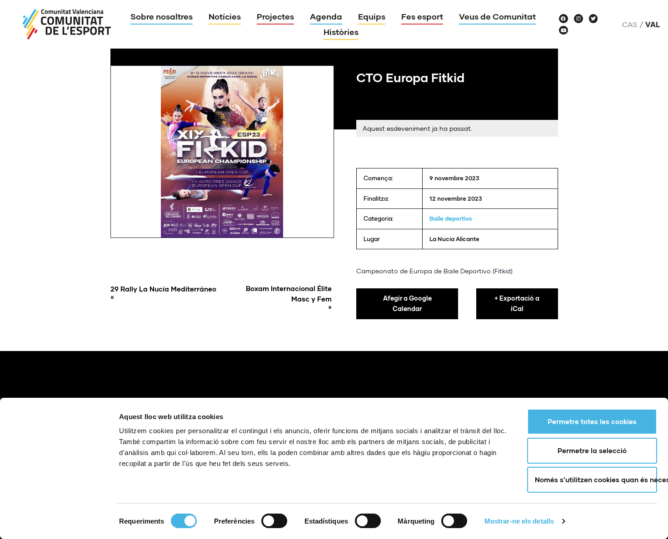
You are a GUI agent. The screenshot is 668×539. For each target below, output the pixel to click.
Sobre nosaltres (161, 16)
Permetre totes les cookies (592, 421)
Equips (371, 16)
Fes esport (422, 16)
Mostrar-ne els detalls (519, 521)
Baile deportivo (450, 218)
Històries (341, 32)
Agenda (326, 16)
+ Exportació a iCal (516, 303)
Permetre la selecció (592, 450)
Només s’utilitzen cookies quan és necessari (596, 479)
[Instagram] (578, 18)
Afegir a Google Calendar (407, 303)
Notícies (225, 16)
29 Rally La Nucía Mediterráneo (163, 293)
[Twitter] (593, 18)
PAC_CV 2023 (377, 161)
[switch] (274, 521)
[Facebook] (563, 18)
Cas (630, 24)
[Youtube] (563, 30)
